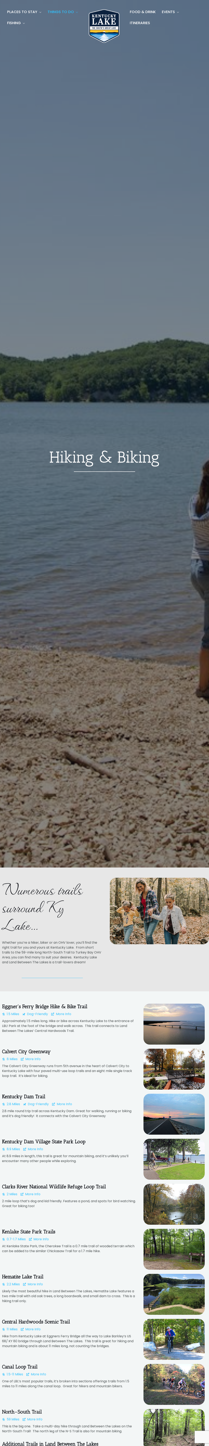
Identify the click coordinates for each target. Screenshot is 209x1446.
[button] (39, 11)
